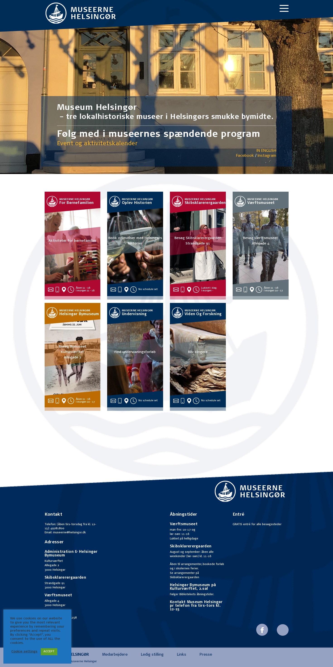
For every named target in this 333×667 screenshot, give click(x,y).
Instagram (267, 156)
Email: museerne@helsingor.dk (65, 532)
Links (181, 655)
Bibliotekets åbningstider (196, 594)
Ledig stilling (152, 655)
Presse (206, 655)
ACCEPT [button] (49, 651)
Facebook (245, 156)
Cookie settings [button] (24, 651)
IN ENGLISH (266, 151)
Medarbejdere (115, 655)
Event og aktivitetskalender (97, 144)
